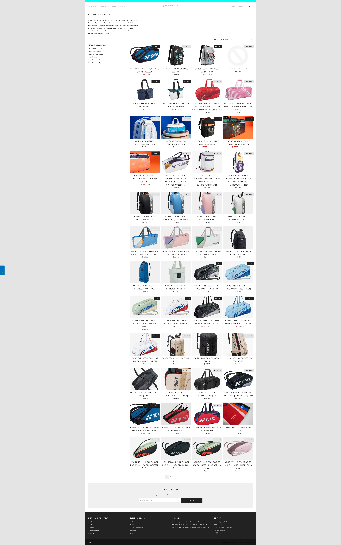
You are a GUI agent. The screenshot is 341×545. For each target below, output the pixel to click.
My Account (133, 522)
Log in (240, 6)
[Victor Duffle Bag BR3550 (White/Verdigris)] (176, 90)
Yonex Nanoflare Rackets (95, 54)
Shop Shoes (91, 525)
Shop (95, 6)
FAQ (109, 6)
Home (90, 6)
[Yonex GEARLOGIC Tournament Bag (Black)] (207, 379)
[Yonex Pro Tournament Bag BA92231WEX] (207, 414)
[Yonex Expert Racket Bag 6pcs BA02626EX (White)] (176, 307)
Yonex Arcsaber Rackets (95, 48)
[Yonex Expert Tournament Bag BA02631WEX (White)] (145, 344)
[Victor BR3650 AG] (238, 55)
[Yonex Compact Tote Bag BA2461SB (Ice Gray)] (176, 272)
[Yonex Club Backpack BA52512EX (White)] (238, 203)
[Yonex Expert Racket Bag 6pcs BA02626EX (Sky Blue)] (238, 272)
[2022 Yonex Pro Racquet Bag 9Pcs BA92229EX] (145, 55)
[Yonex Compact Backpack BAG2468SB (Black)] (238, 237)
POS (223, 542)
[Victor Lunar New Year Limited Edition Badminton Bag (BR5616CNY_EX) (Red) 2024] (207, 90)
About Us (103, 6)
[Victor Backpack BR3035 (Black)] (176, 55)
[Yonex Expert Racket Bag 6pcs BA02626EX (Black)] (207, 272)
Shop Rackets (92, 522)
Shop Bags (91, 528)
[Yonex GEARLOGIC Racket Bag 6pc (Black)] (145, 379)
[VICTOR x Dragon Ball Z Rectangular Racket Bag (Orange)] (145, 162)
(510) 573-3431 (219, 525)
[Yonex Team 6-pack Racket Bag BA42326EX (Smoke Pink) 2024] (238, 448)
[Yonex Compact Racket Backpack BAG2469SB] (145, 272)
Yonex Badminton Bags (95, 63)
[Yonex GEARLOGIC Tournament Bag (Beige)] (176, 379)
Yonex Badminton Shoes (95, 60)
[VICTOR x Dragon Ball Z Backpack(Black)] (207, 127)
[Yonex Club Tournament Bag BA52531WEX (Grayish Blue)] (145, 237)
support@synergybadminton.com (224, 522)
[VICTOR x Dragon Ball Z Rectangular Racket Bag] (238, 127)
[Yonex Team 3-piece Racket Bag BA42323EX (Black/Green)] (145, 448)
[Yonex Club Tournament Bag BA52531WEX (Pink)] (176, 237)
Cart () (247, 6)
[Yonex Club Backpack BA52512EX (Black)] (145, 203)
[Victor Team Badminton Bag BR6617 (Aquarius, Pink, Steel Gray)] (238, 90)
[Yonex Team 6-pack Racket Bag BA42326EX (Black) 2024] (176, 448)
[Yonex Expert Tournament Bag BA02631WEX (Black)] (207, 307)
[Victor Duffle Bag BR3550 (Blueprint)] (145, 90)
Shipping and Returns (136, 528)
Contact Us (121, 6)
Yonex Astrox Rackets (94, 51)
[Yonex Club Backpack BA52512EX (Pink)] (207, 203)
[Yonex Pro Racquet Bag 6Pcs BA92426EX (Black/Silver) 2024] (238, 379)
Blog (114, 6)
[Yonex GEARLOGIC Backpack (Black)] (207, 344)
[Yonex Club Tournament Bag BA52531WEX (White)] (207, 237)
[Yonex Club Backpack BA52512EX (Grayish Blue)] (176, 203)
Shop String (91, 533)
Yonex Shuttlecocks (93, 57)
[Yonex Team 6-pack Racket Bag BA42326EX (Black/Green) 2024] (207, 448)
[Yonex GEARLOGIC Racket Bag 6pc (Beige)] (238, 344)
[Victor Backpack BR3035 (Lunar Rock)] (207, 55)
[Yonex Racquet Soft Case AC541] (238, 414)
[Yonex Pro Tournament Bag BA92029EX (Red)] (176, 414)
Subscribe (191, 500)
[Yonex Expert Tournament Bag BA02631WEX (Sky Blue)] (238, 307)
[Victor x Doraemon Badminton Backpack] (145, 127)
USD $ (233, 6)
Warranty (133, 530)
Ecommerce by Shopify (231, 542)
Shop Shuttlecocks (93, 530)
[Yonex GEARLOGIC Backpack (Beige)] (176, 344)
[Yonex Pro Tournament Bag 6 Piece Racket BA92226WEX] (145, 414)
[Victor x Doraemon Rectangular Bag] (176, 127)
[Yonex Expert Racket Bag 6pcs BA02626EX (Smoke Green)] (145, 307)
